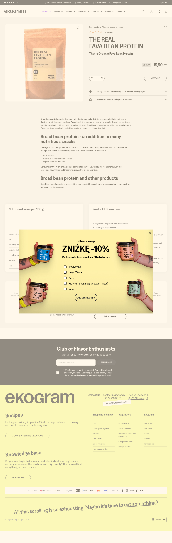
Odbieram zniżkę (86, 297)
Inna (71, 289)
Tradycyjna (75, 266)
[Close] (150, 233)
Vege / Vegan (76, 272)
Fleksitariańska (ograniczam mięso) (88, 283)
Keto (71, 278)
